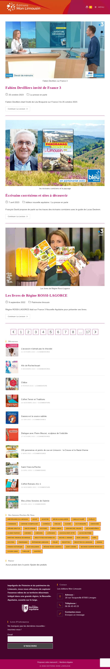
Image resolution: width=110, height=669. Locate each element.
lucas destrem (85, 533)
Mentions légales (66, 662)
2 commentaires (43, 352)
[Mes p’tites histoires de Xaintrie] (12, 502)
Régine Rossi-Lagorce (52, 547)
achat (35, 519)
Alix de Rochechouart (30, 366)
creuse (57, 524)
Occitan (11, 542)
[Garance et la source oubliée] (12, 417)
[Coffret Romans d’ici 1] (12, 485)
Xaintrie (37, 551)
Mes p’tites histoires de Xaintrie (35, 501)
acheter (45, 519)
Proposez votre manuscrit (47, 662)
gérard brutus (14, 528)
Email (10, 634)
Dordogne (95, 524)
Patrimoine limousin (41, 302)
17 (88, 332)
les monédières (92, 528)
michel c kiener (65, 537)
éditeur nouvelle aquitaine (37, 202)
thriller (25, 551)
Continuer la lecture (19, 109)
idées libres (56, 528)
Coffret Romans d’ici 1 (31, 484)
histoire (43, 528)
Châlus (24, 382)
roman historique (15, 547)
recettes (66, 542)
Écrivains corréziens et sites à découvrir (36, 195)
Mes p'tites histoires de (45, 537)
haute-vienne (30, 528)
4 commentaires (39, 453)
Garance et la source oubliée (34, 416)
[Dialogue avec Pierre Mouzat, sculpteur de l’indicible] (12, 434)
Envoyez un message (75, 615)
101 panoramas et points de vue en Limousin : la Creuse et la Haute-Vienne (54, 450)
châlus (92, 519)
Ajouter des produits (38, 565)
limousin (39, 533)
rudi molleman (33, 547)
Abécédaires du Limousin (18, 519)
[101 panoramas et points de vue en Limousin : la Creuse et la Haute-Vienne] (12, 451)
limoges (27, 533)
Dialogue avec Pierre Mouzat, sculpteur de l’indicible (44, 433)
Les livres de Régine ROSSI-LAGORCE (36, 295)
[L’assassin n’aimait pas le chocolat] (12, 350)
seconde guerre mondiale (91, 547)
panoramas (23, 542)
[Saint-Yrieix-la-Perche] (12, 468)
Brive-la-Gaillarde (60, 519)
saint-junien (71, 547)
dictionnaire (80, 524)
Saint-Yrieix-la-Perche (31, 467)
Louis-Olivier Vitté (67, 533)
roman (99, 542)
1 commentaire (41, 386)
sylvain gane (13, 551)
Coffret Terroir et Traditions (33, 399)
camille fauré (78, 519)
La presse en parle (38, 95)
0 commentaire (44, 402)
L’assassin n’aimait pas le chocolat (36, 349)
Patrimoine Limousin (40, 542)
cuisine (68, 524)
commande (12, 524)
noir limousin (82, 537)
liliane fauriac (14, 533)
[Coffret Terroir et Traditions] (12, 401)
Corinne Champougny (29, 524)
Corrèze (46, 524)
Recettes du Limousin (83, 542)
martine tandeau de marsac (19, 537)
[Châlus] (12, 384)
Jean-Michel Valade (73, 528)
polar (55, 542)
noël (94, 537)
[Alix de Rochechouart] (12, 367)
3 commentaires (43, 369)
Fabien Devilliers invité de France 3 (33, 88)
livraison (51, 533)
